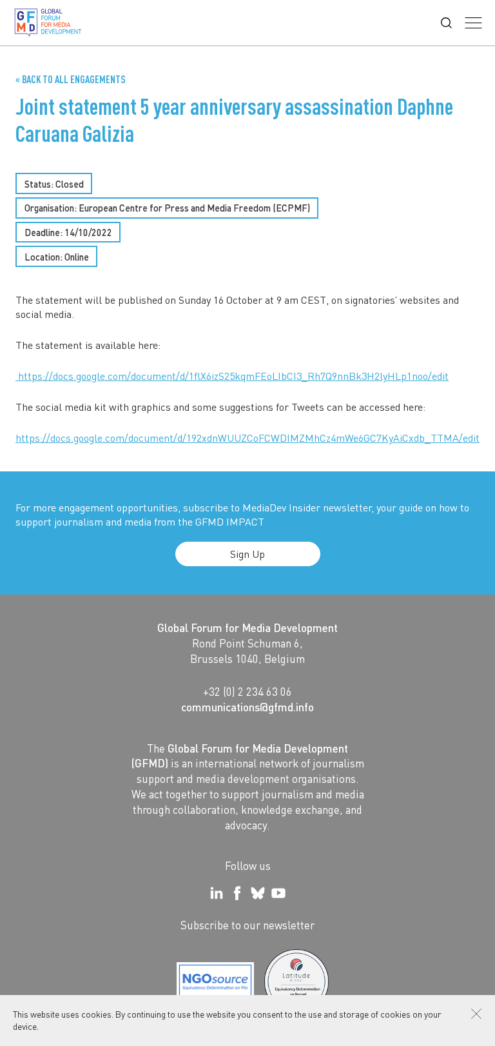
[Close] (476, 1014)
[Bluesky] (258, 893)
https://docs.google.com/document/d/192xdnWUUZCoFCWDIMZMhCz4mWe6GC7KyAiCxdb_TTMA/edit (247, 437)
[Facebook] (237, 893)
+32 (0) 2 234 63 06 (247, 691)
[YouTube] (278, 893)
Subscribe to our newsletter (247, 925)
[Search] (446, 22)
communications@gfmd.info (247, 707)
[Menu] (473, 23)
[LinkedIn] (216, 893)
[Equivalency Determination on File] (215, 981)
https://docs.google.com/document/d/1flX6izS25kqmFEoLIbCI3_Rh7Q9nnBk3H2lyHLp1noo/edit (232, 375)
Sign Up (247, 553)
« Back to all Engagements (70, 79)
